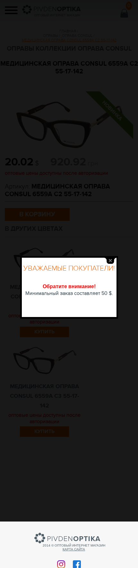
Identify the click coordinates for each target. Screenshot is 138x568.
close (110, 261)
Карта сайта (74, 549)
